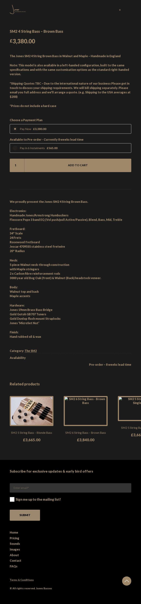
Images (15, 549)
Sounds (15, 543)
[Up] (126, 581)
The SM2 (31, 350)
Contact (15, 560)
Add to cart (78, 165)
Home (14, 532)
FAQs (13, 566)
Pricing (14, 538)
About (14, 555)
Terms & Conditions (22, 579)
